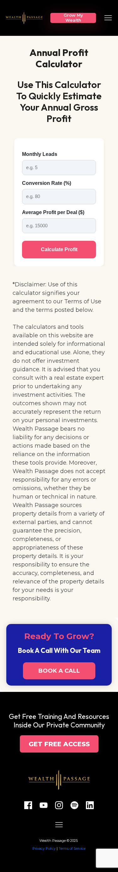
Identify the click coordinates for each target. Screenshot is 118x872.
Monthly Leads (39, 154)
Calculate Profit (59, 249)
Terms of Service (72, 848)
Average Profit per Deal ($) (53, 212)
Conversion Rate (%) (46, 183)
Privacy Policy (44, 848)
